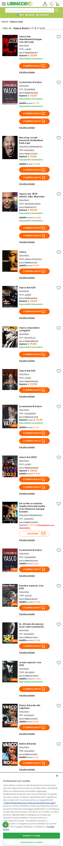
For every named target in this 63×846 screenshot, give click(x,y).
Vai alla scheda (27, 72)
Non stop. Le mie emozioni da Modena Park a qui (31, 140)
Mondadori (29, 150)
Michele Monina (36, 146)
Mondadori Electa (32, 203)
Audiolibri (44, 15)
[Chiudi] (57, 776)
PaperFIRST (29, 518)
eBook (31, 15)
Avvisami (32, 533)
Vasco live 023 (27, 370)
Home (5, 21)
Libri (21, 15)
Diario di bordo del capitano (29, 707)
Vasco (22, 251)
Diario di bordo (27, 743)
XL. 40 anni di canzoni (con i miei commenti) (31, 625)
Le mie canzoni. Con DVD (30, 664)
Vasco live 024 (27, 287)
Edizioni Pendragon (33, 259)
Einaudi (28, 595)
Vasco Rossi (24, 45)
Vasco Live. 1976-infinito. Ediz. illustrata (31, 195)
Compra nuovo (32, 65)
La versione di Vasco (30, 82)
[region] (31, 809)
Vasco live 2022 (28, 457)
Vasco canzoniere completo (29, 329)
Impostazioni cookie (31, 842)
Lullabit (28, 49)
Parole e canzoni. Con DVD (31, 587)
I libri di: (7, 28)
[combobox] (29, 10)
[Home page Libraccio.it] (19, 5)
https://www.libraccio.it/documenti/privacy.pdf (29, 803)
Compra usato (32, 121)
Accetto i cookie (31, 835)
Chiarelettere (29, 89)
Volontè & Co (29, 337)
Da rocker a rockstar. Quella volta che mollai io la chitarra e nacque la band (32, 507)
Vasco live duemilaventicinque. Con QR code (30, 39)
